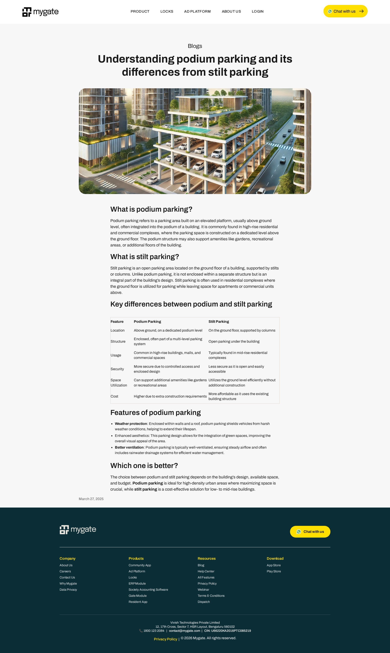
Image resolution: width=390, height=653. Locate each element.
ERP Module (137, 583)
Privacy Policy (207, 583)
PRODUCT (140, 11)
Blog (201, 565)
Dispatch (204, 602)
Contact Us (67, 577)
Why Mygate (68, 583)
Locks (133, 577)
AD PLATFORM (197, 11)
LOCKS (167, 11)
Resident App (138, 602)
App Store (274, 565)
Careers (65, 571)
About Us (66, 565)
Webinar (203, 589)
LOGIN (258, 11)
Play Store (274, 571)
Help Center (206, 571)
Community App (140, 565)
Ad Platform (137, 571)
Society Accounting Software (148, 589)
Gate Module (137, 595)
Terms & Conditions (211, 595)
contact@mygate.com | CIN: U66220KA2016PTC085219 (210, 630)
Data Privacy (68, 589)
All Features (206, 577)
